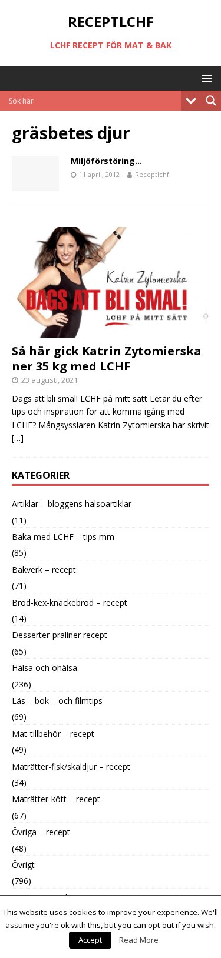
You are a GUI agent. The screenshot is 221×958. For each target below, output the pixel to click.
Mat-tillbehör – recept (53, 733)
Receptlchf (152, 174)
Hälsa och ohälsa (44, 667)
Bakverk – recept (44, 569)
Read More (139, 939)
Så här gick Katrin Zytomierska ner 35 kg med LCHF (107, 358)
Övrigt (23, 864)
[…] (18, 437)
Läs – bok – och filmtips (57, 700)
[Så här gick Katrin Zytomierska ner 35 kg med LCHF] (110, 330)
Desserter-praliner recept (59, 634)
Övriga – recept (41, 831)
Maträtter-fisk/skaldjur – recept (71, 766)
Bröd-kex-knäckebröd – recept (69, 602)
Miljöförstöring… (106, 160)
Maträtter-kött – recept (56, 799)
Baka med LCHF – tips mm (63, 536)
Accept (90, 939)
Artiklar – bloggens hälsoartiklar (71, 503)
